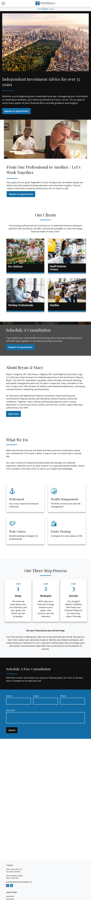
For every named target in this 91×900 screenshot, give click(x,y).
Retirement (10, 896)
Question (10, 710)
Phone (63, 696)
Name (9, 696)
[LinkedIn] (11, 885)
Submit (11, 730)
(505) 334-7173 (16, 869)
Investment (10, 899)
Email (35, 696)
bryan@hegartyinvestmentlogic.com (19, 882)
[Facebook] (7, 885)
